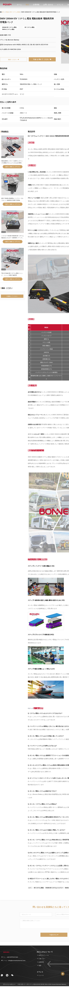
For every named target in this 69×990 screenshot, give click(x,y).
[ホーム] (7, 4)
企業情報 (36, 5)
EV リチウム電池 (15, 12)
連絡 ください (13, 59)
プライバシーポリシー (9, 984)
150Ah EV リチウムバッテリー (54, 888)
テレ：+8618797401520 (10, 957)
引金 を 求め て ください (41, 59)
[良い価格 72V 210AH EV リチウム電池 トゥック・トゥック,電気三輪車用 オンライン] (12, 259)
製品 (27, 5)
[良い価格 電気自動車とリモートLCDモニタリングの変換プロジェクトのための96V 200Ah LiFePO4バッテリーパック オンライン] (12, 146)
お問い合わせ (48, 5)
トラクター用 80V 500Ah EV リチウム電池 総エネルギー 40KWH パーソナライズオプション (12, 238)
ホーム (19, 5)
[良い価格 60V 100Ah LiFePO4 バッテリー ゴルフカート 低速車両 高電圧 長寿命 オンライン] (12, 184)
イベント (60, 5)
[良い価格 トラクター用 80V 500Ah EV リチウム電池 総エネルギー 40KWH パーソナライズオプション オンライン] (12, 221)
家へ (3, 12)
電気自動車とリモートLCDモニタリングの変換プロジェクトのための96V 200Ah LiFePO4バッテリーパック (12, 163)
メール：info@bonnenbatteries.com (14, 960)
